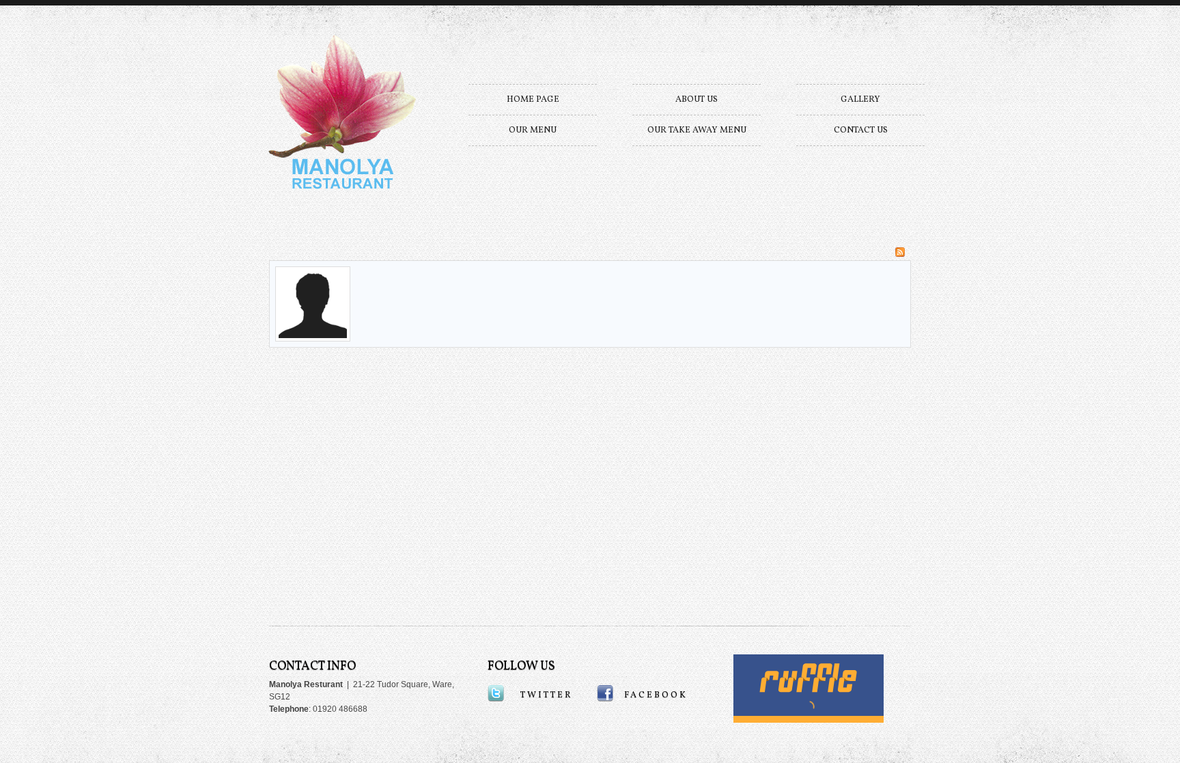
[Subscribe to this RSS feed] (900, 252)
